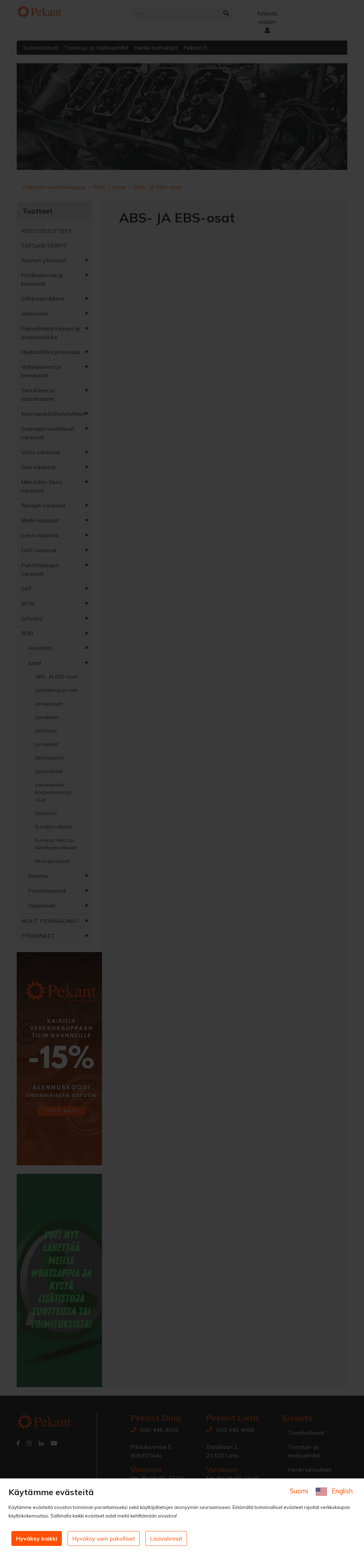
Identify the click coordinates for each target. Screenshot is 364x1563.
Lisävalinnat (166, 1538)
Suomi (300, 1491)
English (341, 1491)
